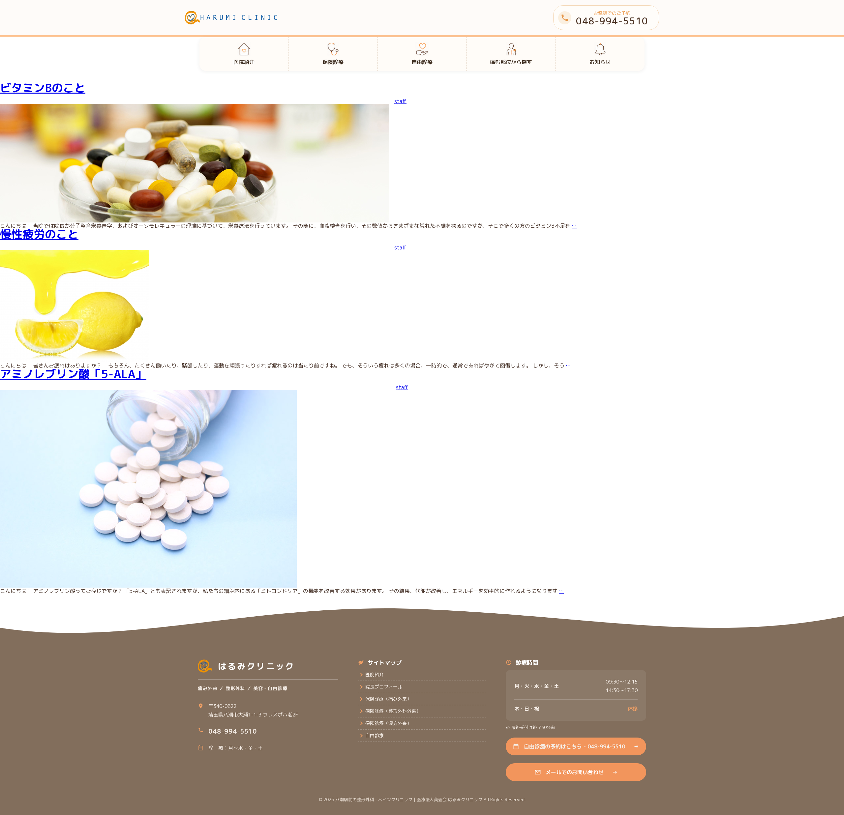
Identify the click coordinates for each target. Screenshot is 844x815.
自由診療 (422, 62)
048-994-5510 (232, 731)
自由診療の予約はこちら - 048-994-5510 (581, 746)
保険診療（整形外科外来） (393, 711)
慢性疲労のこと (39, 234)
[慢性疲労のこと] (74, 360)
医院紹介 (244, 62)
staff (400, 101)
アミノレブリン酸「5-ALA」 (73, 374)
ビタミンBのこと (42, 88)
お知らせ (600, 62)
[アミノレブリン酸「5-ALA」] (148, 585)
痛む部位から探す (511, 62)
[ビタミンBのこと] (194, 220)
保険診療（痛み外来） (388, 699)
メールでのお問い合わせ (582, 772)
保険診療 (333, 62)
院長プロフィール (383, 687)
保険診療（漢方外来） (388, 723)
